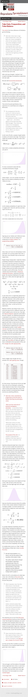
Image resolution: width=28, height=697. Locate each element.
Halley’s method (14, 239)
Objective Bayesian (9, 313)
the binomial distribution (15, 80)
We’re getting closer (14, 360)
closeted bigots (6, 672)
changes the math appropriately (12, 343)
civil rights (10, 682)
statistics (19, 682)
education (14, 682)
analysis (5, 682)
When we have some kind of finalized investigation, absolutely (13, 406)
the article (18, 577)
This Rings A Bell (7, 21)
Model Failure (21, 21)
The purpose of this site (11, 435)
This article (5, 30)
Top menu (5, 1)
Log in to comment (8, 686)
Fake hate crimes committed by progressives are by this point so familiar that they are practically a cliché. (14, 398)
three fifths (10, 340)
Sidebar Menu (6, 18)
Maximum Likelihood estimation (12, 272)
